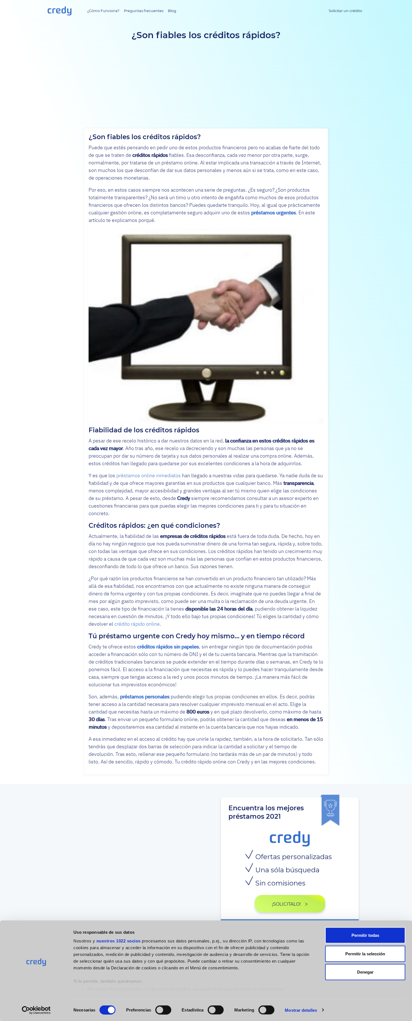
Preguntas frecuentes (143, 11)
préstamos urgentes (273, 212)
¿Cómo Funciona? (103, 11)
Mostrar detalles (301, 1010)
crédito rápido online (137, 624)
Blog (172, 11)
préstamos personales (145, 696)
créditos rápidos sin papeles (168, 646)
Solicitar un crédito (345, 11)
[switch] (163, 1009)
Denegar (365, 972)
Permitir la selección (365, 953)
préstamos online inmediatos (148, 475)
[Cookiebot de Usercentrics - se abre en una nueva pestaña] (36, 1010)
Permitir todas (365, 935)
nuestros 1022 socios (118, 941)
